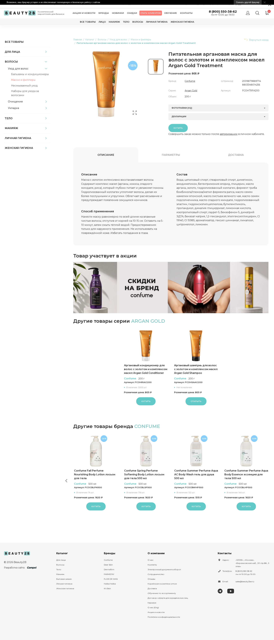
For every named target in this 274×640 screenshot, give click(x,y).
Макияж (114, 21)
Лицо (102, 21)
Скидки (132, 13)
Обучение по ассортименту (162, 593)
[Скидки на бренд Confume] (170, 287)
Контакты (186, 13)
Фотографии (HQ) (182, 108)
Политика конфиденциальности (164, 617)
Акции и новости (84, 13)
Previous (66, 480)
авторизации (229, 134)
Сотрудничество (156, 574)
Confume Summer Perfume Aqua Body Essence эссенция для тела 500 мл (246, 474)
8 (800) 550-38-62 (223, 11)
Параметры (171, 154)
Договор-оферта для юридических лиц (168, 598)
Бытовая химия (64, 579)
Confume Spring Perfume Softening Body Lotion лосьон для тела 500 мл (144, 474)
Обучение (170, 13)
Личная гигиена (157, 21)
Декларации (179, 116)
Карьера (152, 603)
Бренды (103, 13)
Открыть (196, 401)
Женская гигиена (182, 21)
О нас (150, 560)
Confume (190, 81)
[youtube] (230, 590)
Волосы (137, 21)
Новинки (118, 13)
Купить (178, 128)
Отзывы (151, 579)
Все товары (88, 21)
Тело (126, 21)
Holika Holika (110, 584)
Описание (106, 154)
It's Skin (107, 588)
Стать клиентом (150, 13)
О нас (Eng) (153, 607)
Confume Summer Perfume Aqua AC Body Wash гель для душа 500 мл (196, 474)
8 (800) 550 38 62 (244, 571)
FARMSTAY (109, 574)
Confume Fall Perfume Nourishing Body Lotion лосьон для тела (94, 474)
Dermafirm (109, 569)
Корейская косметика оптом (162, 584)
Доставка (236, 154)
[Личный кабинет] (248, 13)
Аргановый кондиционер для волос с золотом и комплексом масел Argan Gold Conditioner (145, 369)
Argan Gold (191, 90)
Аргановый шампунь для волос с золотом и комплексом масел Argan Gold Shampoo (196, 369)
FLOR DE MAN (111, 579)
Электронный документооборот (164, 569)
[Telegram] (220, 590)
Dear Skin (108, 565)
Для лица (12, 51)
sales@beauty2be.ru (245, 581)
